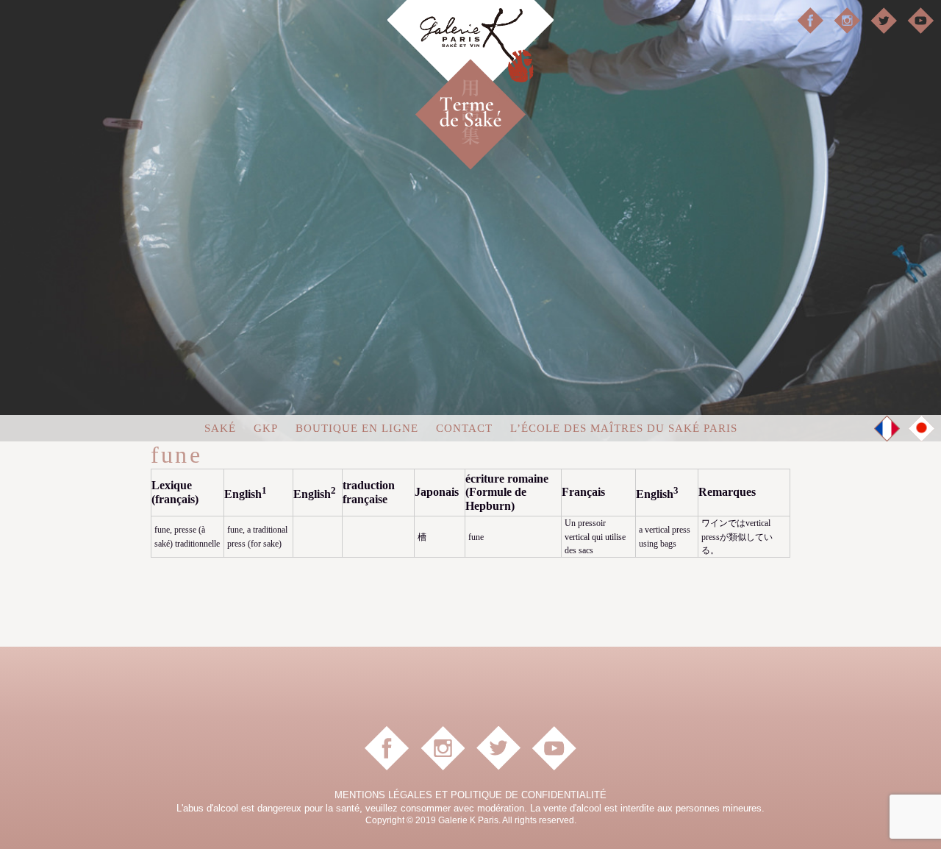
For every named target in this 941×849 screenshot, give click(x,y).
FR (887, 429)
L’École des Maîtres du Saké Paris (623, 428)
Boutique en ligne (357, 428)
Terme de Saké (496, 89)
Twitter (883, 20)
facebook (810, 20)
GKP (266, 428)
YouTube (920, 20)
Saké (220, 428)
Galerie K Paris (470, 52)
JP (922, 428)
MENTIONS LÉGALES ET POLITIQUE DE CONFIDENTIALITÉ (470, 794)
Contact (464, 428)
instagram (847, 20)
